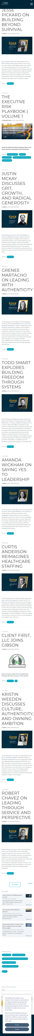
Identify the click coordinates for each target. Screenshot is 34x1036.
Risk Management (12, 154)
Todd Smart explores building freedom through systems (16, 374)
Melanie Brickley (7, 120)
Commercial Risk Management (21, 157)
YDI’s (15, 851)
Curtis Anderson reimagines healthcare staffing (16, 556)
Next (29, 883)
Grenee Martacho (15, 324)
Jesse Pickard (20, 61)
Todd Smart (5, 423)
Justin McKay (23, 235)
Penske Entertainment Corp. (10, 759)
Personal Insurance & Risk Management (15, 958)
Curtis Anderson (13, 600)
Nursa (3, 602)
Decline (17, 1029)
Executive (10, 83)
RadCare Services (13, 237)
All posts (15, 884)
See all (5, 971)
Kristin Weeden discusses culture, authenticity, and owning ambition (18, 709)
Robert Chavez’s (6, 849)
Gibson (4, 33)
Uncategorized (7, 157)
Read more (29, 904)
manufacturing (7, 160)
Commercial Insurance (10, 966)
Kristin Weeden (12, 757)
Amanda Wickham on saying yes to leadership (17, 469)
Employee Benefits (9, 962)
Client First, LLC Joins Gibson (16, 640)
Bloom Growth (21, 423)
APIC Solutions (6, 63)
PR (16, 680)
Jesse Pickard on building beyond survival (15, 20)
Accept (17, 1025)
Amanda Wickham (15, 511)
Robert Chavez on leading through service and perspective (16, 805)
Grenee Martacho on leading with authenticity (17, 280)
